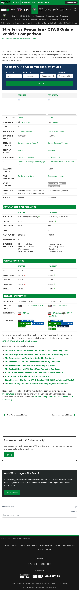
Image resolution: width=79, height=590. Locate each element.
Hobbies (65, 19)
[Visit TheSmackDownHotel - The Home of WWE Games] (24, 576)
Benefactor (26, 122)
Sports (20, 118)
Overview (15, 16)
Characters (17, 19)
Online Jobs (42, 23)
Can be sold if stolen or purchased (61, 162)
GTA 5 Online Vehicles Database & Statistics (19, 38)
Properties (6, 23)
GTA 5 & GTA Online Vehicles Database (20, 341)
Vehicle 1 (10, 72)
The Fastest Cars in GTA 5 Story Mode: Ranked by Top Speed (32, 361)
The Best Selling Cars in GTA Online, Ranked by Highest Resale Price (36, 383)
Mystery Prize (53, 186)
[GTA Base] (5, 9)
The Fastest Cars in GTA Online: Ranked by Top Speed (29, 358)
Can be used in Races (26, 176)
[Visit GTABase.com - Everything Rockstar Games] (37, 576)
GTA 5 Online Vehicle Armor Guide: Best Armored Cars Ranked (34, 372)
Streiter (22, 95)
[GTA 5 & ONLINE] (34, 9)
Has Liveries (53, 183)
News (13, 10)
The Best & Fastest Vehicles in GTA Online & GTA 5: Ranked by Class (36, 350)
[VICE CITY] (55, 9)
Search (46, 583)
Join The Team (12, 492)
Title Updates (39, 16)
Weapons (6, 19)
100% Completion (32, 19)
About (13, 583)
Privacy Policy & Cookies (34, 583)
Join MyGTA (71, 2)
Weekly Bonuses (72, 23)
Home (7, 545)
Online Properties (56, 23)
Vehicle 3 (44, 72)
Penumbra (53, 95)
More (68, 10)
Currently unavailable (26, 131)
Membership (44, 2)
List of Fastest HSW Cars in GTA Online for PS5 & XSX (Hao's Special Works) (39, 380)
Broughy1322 (8, 394)
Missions (45, 19)
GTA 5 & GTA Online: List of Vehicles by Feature (27, 376)
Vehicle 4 (61, 72)
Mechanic (21, 150)
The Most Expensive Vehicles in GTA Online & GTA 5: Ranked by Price (37, 354)
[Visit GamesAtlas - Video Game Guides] (52, 576)
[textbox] (39, 515)
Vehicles (65, 16)
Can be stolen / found (56, 131)
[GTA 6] (19, 9)
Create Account (29, 2)
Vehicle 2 (27, 72)
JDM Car (62, 183)
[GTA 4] (41, 9)
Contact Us (20, 583)
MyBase (3, 2)
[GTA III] (61, 9)
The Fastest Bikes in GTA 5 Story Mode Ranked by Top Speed (32, 369)
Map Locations (53, 16)
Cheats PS (18, 23)
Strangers (55, 19)
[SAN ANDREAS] (48, 9)
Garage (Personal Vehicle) (28, 143)
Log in (17, 2)
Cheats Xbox (30, 23)
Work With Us (63, 583)
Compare (40, 83)
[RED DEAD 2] (27, 9)
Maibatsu (56, 122)
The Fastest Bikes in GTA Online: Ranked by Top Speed (30, 365)
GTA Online (26, 16)
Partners (54, 583)
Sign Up (9, 454)
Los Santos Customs (26, 157)
